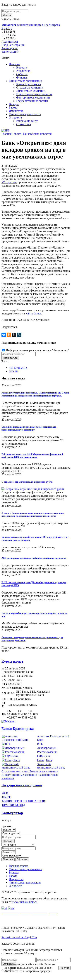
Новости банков (21, 133)
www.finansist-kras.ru (24, 901)
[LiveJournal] (19, 335)
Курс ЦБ (6, 28)
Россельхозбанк (47, 752)
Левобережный (46, 747)
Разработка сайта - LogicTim (19, 937)
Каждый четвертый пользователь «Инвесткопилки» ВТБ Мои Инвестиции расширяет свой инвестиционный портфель (35, 394)
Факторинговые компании (33, 97)
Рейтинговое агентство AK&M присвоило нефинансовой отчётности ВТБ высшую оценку (32, 456)
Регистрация (16, 44)
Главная (6, 133)
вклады (13, 371)
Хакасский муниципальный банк (51, 766)
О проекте (15, 117)
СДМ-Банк (44, 756)
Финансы (22, 77)
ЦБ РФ (6, 797)
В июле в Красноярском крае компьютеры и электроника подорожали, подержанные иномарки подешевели (32, 514)
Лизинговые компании (30, 90)
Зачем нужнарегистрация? (9, 50)
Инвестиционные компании (34, 94)
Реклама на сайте (27, 120)
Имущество (16, 110)
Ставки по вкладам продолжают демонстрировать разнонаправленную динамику (28, 428)
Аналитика (23, 70)
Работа (13, 107)
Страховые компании (29, 87)
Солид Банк (44, 760)
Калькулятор (12, 813)
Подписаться (9, 41)
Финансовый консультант (25, 882)
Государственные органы (32, 100)
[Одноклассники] (9, 335)
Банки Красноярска (28, 84)
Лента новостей (42, 133)
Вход (4, 44)
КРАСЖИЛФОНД (13, 805)
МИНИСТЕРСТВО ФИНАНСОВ (23, 801)
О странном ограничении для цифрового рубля (26, 481)
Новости (14, 64)
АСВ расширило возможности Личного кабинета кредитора (33, 557)
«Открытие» (9, 182)
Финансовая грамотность (25, 114)
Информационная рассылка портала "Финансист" (37, 350)
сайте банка (33, 313)
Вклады (14, 104)
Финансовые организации (25, 80)
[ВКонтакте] (3, 335)
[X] (14, 335)
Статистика (23, 124)
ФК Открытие (18, 367)
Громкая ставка (18, 865)
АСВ (5, 792)
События (22, 74)
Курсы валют (12, 661)
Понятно (64, 967)
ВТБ (40, 743)
